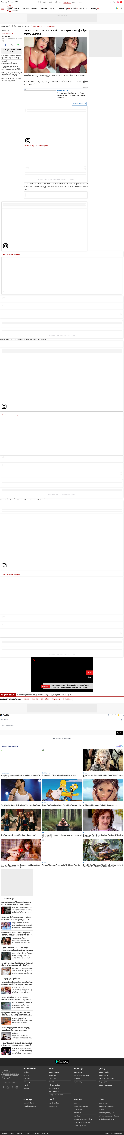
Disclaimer (28, 1133)
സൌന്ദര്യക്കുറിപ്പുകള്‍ (106, 1113)
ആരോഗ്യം (63, 8)
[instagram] (117, 2)
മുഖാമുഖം (52, 1075)
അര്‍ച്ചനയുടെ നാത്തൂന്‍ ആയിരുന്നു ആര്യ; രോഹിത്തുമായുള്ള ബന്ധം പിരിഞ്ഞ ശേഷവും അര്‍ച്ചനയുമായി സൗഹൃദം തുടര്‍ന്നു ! (11, 74)
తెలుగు (60, 2)
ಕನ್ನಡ (73, 2)
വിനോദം (5, 26)
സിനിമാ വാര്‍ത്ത (54, 1085)
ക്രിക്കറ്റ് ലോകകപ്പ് (105, 1085)
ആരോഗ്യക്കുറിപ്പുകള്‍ (81, 1075)
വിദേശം (26, 1075)
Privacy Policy (44, 1133)
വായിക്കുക (9, 899)
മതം (75, 1103)
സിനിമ (52, 8)
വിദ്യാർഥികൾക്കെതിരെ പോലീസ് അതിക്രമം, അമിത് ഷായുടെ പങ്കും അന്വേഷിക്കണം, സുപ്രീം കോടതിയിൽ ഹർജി (17, 983)
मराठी (55, 2)
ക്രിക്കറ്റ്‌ (93, 8)
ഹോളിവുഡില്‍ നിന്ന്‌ (56, 1095)
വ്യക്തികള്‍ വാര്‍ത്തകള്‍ (82, 1123)
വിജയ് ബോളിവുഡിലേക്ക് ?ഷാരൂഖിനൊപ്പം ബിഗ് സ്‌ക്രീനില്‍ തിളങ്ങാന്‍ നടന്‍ (11, 62)
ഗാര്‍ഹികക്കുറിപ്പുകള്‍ (106, 1119)
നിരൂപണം (52, 1079)
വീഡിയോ (84, 8)
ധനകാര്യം (27, 1082)
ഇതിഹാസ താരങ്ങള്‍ (106, 1079)
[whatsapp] (17, 45)
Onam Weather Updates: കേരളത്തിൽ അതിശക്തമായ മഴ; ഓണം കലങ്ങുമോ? (17, 998)
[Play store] (117, 8)
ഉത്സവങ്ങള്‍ (78, 1110)
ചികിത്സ (77, 1079)
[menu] (3, 8)
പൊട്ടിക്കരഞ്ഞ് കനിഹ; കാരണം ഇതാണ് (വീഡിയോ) (11, 79)
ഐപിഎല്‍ (103, 1082)
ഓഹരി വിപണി (29, 1103)
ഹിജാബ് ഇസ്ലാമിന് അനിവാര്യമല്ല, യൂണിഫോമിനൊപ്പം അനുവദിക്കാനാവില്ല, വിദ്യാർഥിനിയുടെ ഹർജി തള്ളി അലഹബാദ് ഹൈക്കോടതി (17, 1029)
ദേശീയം (26, 1072)
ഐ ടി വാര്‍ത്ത (54, 1103)
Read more (45, 686)
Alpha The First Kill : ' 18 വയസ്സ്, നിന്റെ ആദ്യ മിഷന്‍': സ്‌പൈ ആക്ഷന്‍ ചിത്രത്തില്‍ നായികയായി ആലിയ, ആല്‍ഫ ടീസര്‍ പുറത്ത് (17, 949)
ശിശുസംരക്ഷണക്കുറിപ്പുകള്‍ (109, 1116)
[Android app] (62, 1062)
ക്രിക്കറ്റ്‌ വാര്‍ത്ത (105, 1072)
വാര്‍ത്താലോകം (30, 8)
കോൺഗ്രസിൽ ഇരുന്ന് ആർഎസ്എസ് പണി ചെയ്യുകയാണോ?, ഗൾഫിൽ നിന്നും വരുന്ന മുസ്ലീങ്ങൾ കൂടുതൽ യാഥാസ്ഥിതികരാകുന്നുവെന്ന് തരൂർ (17, 1044)
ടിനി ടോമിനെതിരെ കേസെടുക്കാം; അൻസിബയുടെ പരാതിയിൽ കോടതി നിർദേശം (16, 934)
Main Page (5, 1133)
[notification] (121, 8)
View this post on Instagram (37, 146)
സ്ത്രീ (73, 8)
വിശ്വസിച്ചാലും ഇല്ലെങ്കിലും (83, 1119)
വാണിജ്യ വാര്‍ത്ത (30, 1106)
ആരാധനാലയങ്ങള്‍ (81, 1106)
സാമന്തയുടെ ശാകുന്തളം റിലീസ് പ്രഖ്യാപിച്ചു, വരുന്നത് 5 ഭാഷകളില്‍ (11, 56)
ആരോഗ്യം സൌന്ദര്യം (106, 1106)
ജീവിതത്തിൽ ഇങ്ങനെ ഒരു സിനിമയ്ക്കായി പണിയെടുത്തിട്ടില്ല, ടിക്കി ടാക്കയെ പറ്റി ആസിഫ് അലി (16, 918)
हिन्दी (39, 2)
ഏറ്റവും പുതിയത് (12, 979)
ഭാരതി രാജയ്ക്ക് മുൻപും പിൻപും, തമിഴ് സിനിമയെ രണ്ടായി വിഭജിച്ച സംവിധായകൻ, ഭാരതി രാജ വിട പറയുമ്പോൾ (17, 964)
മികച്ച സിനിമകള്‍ (55, 1092)
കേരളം (44, 8)
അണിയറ (52, 1082)
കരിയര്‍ (26, 1088)
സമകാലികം (28, 1079)
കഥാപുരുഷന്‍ (54, 1088)
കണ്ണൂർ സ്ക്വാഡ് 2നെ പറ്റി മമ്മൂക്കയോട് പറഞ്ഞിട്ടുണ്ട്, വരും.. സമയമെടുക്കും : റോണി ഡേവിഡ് (16, 903)
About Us (12, 1133)
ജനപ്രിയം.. (67, 699)
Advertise (19, 1133)
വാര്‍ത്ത (35, 699)
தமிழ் (50, 2)
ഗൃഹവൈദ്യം (78, 1082)
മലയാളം (67, 2)
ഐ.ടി (26, 1085)
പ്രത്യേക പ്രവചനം (80, 1126)
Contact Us (36, 1133)
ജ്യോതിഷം (45, 699)
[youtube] (121, 2)
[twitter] (114, 2)
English (45, 2)
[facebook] (110, 2)
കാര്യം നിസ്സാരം (24, 26)
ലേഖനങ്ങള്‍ (78, 1072)
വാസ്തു (77, 1116)
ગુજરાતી (79, 2)
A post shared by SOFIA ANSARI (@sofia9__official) (56, 179)
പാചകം (102, 1110)
